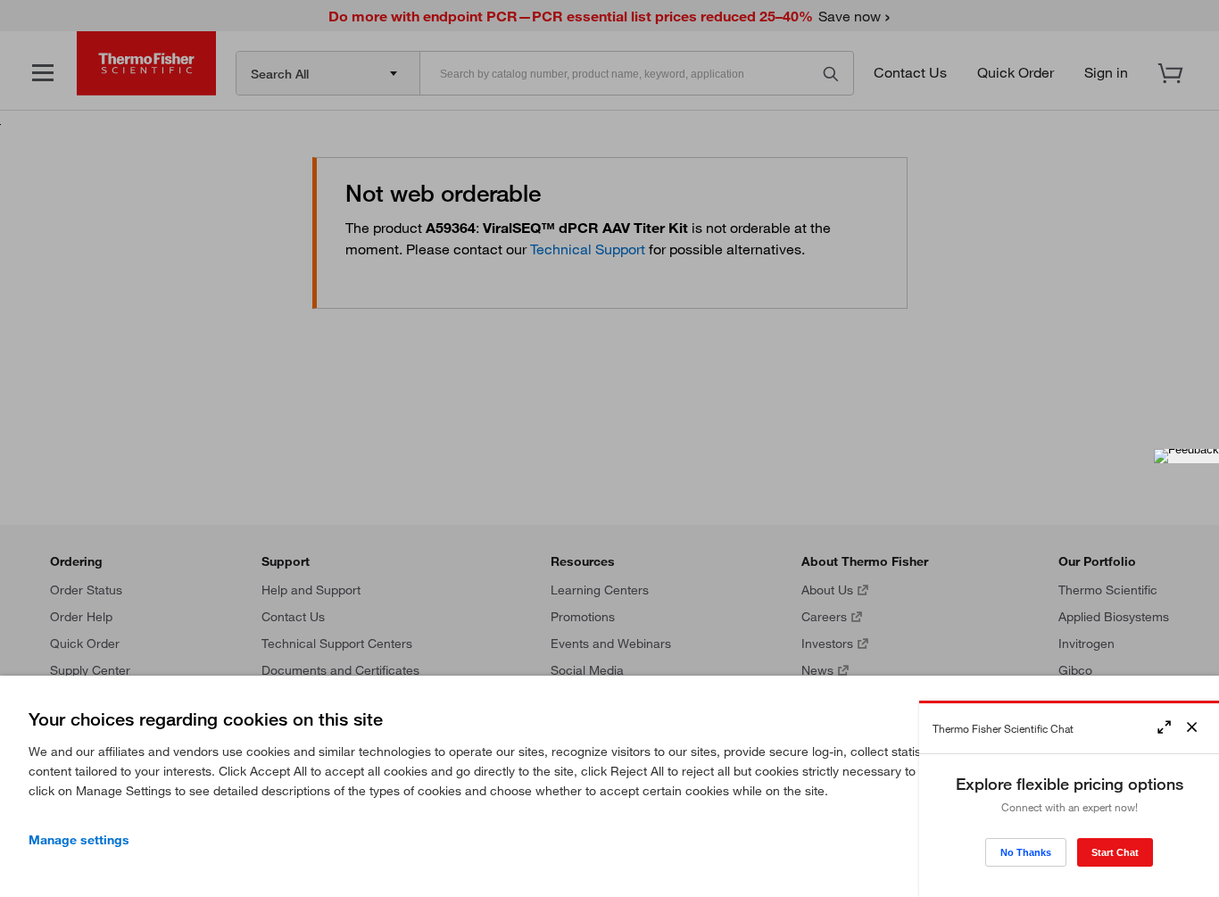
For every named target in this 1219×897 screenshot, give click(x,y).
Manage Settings (79, 840)
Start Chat (1115, 852)
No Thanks (1025, 852)
